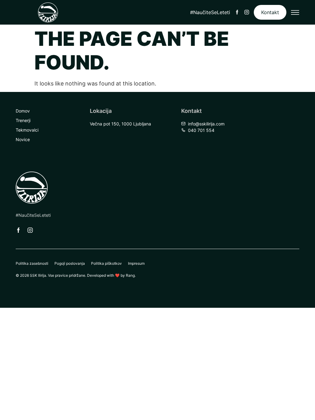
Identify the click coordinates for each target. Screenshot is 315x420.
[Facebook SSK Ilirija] (237, 12)
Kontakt (270, 12)
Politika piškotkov (106, 263)
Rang (130, 275)
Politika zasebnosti (32, 263)
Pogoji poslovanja (69, 263)
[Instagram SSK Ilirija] (246, 12)
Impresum (136, 263)
